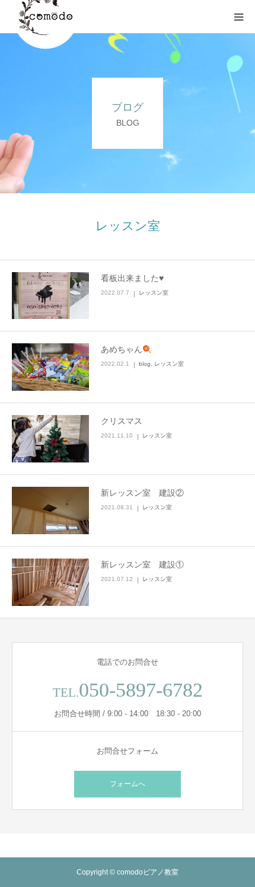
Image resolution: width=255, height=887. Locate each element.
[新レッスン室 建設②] (50, 510)
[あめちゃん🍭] (50, 367)
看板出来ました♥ (132, 278)
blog (145, 363)
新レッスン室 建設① (142, 564)
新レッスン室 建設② (142, 492)
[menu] (238, 16)
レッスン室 (153, 292)
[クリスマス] (50, 438)
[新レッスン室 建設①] (50, 582)
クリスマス (121, 421)
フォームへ (127, 784)
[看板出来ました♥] (50, 296)
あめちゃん (121, 349)
